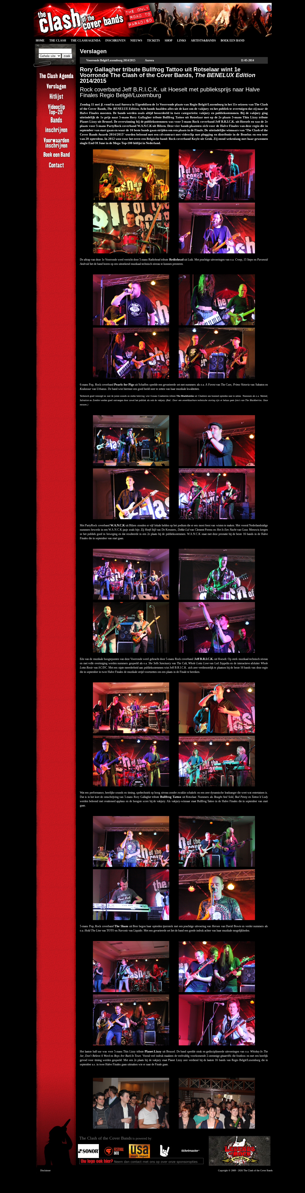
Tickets (153, 40)
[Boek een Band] (56, 157)
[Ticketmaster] (190, 1157)
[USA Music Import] (139, 1157)
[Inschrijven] (56, 133)
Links (181, 40)
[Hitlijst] (56, 99)
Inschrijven (115, 40)
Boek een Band (232, 40)
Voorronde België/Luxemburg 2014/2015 (110, 60)
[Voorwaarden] (56, 148)
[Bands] (56, 122)
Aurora (149, 60)
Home (40, 40)
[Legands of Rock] (239, 1151)
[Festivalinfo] (114, 1157)
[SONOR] (88, 1157)
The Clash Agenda (86, 40)
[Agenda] (56, 79)
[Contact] (56, 167)
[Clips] (56, 115)
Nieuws (136, 40)
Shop (168, 40)
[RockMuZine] (164, 1157)
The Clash (56, 41)
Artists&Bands (203, 40)
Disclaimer (45, 1170)
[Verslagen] (56, 89)
